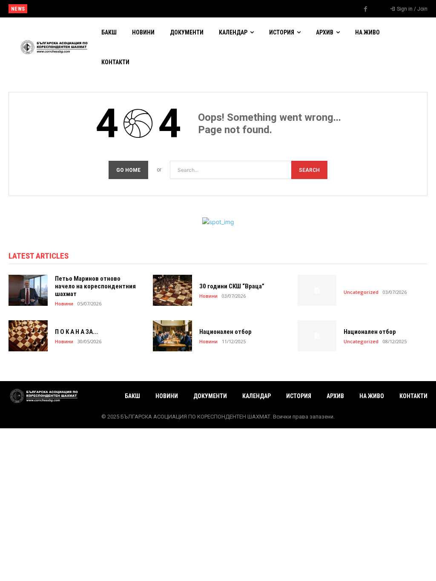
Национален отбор (55, 9)
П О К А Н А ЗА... (76, 332)
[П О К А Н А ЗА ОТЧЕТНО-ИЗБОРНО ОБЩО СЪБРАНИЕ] (28, 335)
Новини (64, 303)
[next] (240, 8)
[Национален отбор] (172, 335)
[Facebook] (366, 9)
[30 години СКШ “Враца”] (172, 290)
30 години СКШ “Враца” (231, 286)
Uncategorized (361, 292)
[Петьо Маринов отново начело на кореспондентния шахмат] (28, 290)
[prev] (226, 8)
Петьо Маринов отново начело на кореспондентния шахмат (95, 286)
